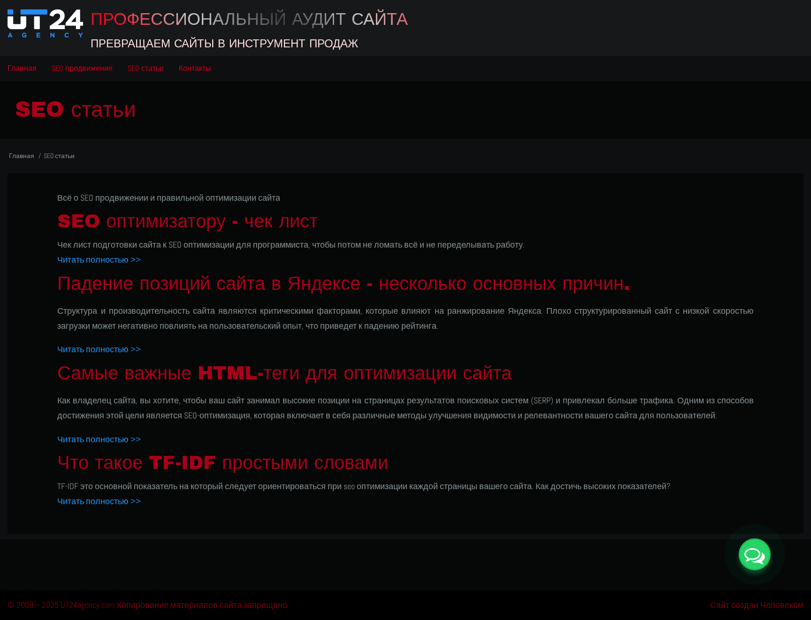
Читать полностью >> (99, 259)
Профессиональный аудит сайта (249, 19)
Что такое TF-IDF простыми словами (222, 463)
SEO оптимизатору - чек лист (187, 221)
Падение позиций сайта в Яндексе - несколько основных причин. (343, 283)
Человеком (781, 604)
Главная (21, 155)
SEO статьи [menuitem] (146, 68)
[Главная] (45, 23)
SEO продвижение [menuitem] (82, 68)
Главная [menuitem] (22, 68)
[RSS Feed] (405, 561)
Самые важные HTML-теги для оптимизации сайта (284, 373)
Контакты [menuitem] (195, 68)
